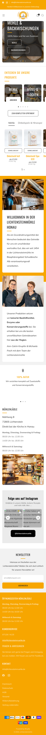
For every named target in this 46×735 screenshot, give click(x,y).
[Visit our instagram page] (7, 2)
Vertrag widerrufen (10, 705)
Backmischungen (18, 50)
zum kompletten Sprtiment (23, 113)
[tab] (18, 106)
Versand (5, 696)
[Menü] (3, 15)
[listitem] (23, 6)
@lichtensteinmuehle (23, 533)
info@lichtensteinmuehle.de (21, 2)
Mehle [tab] (11, 122)
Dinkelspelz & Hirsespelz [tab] (31, 122)
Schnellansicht (13, 150)
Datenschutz (7, 688)
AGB (4, 692)
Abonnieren (23, 585)
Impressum (7, 684)
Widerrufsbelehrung (10, 701)
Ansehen (13, 100)
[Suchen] (42, 15)
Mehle (14, 42)
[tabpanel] (23, 150)
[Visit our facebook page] (3, 2)
